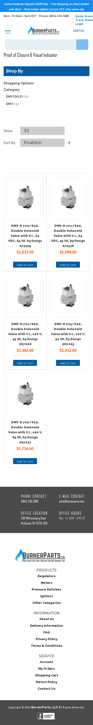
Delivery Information (46, 625)
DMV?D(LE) (17, 96)
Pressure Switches (46, 589)
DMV (12, 104)
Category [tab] (12, 90)
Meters (46, 583)
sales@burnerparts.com (71, 501)
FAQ (46, 632)
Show (8, 131)
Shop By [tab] (14, 70)
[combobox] (46, 44)
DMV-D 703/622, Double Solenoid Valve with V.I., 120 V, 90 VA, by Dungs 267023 (68, 334)
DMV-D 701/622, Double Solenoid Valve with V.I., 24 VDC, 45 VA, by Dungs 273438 (68, 236)
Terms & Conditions (46, 645)
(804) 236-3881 (29, 501)
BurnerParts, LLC (44, 707)
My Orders (46, 668)
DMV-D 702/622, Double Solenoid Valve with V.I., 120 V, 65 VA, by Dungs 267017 (25, 432)
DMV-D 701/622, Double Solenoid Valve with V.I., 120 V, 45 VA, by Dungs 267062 (25, 334)
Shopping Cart (46, 675)
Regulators (47, 576)
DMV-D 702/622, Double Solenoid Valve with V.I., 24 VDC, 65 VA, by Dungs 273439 (25, 236)
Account (46, 662)
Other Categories (46, 603)
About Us (46, 619)
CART (78, 30)
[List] (52, 120)
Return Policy (46, 682)
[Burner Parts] (43, 30)
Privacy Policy (46, 639)
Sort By (10, 143)
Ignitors (46, 596)
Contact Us (46, 688)
